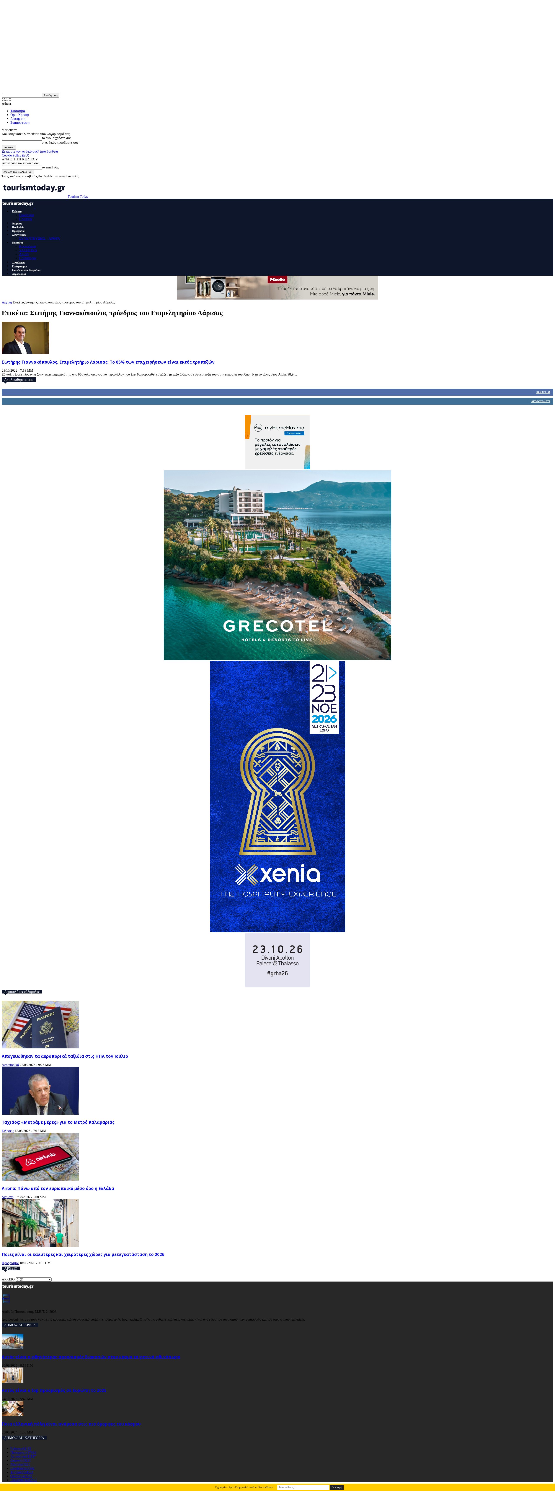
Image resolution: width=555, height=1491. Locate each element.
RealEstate (18, 227)
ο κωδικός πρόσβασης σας (60, 142)
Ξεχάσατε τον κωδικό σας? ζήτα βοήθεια (30, 151)
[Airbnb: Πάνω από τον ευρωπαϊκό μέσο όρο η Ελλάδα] (40, 1179)
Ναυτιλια (17, 242)
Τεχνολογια (18, 262)
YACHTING (28, 250)
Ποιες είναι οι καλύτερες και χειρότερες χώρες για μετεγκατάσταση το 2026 (83, 1254)
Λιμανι (24, 254)
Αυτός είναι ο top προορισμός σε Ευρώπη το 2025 (54, 1390)
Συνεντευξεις (19, 234)
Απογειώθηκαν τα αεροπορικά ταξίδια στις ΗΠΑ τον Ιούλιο (65, 1056)
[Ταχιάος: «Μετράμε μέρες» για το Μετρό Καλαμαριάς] (40, 1113)
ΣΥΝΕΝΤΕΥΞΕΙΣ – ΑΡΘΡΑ (39, 238)
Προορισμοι (18, 230)
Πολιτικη (25, 219)
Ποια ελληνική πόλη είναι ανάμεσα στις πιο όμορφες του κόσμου (71, 1424)
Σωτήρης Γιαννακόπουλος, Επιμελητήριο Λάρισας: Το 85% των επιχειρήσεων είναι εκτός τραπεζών (108, 362)
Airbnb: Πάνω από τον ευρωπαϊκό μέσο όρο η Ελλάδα (58, 1188)
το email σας (50, 167)
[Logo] (18, 207)
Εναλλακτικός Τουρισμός (26, 270)
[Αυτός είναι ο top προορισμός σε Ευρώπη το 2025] (12, 1381)
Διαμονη (17, 223)
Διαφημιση (17, 118)
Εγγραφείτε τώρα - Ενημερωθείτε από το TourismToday (244, 1487)
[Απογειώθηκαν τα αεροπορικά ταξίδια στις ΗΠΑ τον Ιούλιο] (40, 1047)
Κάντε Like (543, 392)
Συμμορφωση (19, 122)
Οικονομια (26, 215)
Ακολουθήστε (540, 401)
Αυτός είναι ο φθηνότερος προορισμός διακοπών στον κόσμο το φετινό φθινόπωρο (91, 1356)
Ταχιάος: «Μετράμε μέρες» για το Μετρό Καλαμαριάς (58, 1122)
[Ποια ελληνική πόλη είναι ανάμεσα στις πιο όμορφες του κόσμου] (12, 1415)
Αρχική (7, 302)
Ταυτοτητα (17, 111)
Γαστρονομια (19, 266)
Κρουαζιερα (27, 246)
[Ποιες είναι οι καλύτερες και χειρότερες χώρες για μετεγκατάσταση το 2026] (40, 1245)
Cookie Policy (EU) (15, 155)
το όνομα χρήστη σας (56, 138)
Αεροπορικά (19, 273)
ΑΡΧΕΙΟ (8, 1279)
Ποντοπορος (27, 258)
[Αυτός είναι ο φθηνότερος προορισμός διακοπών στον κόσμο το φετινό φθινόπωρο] (12, 1348)
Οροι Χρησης (19, 115)
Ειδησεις (17, 211)
